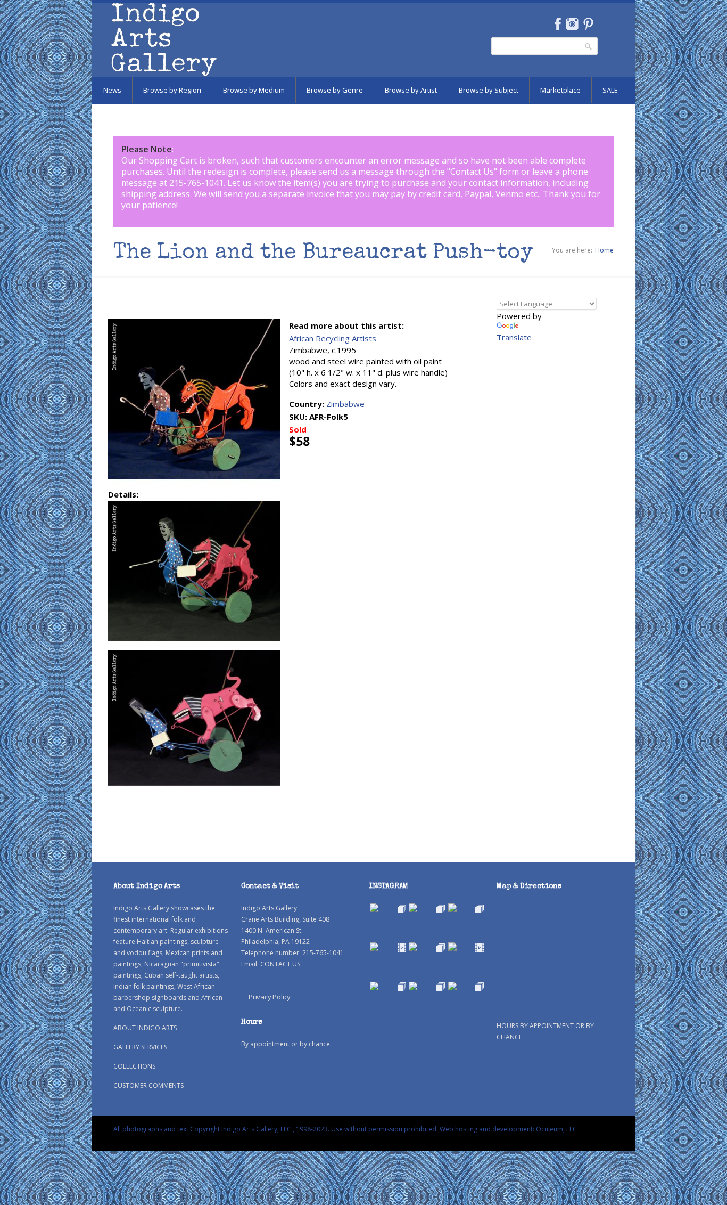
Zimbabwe (345, 403)
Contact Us (472, 171)
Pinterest (588, 24)
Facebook (557, 24)
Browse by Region (172, 90)
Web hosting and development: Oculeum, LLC (508, 1129)
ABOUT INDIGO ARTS (145, 1027)
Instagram (572, 24)
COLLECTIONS (134, 1066)
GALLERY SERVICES (140, 1047)
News (112, 90)
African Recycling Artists (332, 338)
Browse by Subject (488, 90)
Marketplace (560, 90)
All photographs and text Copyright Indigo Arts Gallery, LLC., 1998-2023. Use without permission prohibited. (275, 1129)
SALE (610, 90)
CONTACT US (280, 963)
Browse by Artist (411, 90)
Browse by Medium (254, 90)
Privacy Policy (270, 997)
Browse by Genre (335, 90)
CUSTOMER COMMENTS (148, 1085)
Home (604, 250)
